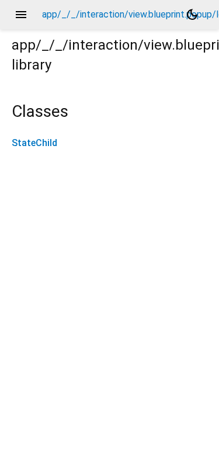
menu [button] (21, 15)
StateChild (34, 142)
